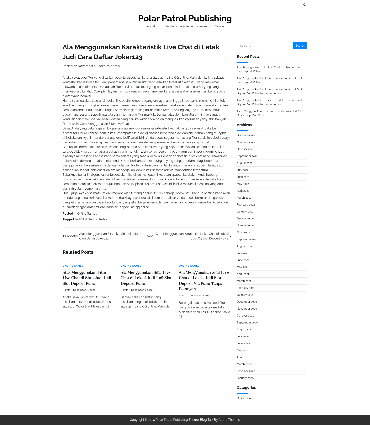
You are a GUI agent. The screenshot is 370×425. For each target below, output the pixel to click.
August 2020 (245, 329)
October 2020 (245, 315)
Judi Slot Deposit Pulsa (91, 219)
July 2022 (243, 169)
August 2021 (244, 246)
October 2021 (245, 232)
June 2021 (243, 260)
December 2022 (247, 135)
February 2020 (246, 371)
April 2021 (243, 273)
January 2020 (245, 378)
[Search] (304, 5)
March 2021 (244, 280)
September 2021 (247, 239)
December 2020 (247, 301)
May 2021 (243, 267)
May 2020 (243, 350)
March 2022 (244, 197)
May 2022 (243, 183)
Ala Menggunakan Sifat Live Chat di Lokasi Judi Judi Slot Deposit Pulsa (146, 278)
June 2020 (243, 343)
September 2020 (247, 322)
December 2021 (246, 218)
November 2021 (246, 225)
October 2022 (245, 149)
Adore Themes (229, 420)
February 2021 (246, 287)
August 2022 (244, 163)
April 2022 (243, 190)
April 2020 (243, 357)
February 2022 (246, 204)
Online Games (87, 213)
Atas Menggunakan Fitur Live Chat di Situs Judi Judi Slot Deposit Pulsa (87, 278)
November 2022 (247, 142)
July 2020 (243, 336)
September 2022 (247, 156)
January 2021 (245, 294)
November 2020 (247, 308)
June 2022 (243, 176)
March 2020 (244, 364)
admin (115, 66)
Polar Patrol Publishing (185, 18)
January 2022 (245, 211)
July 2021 (242, 253)
